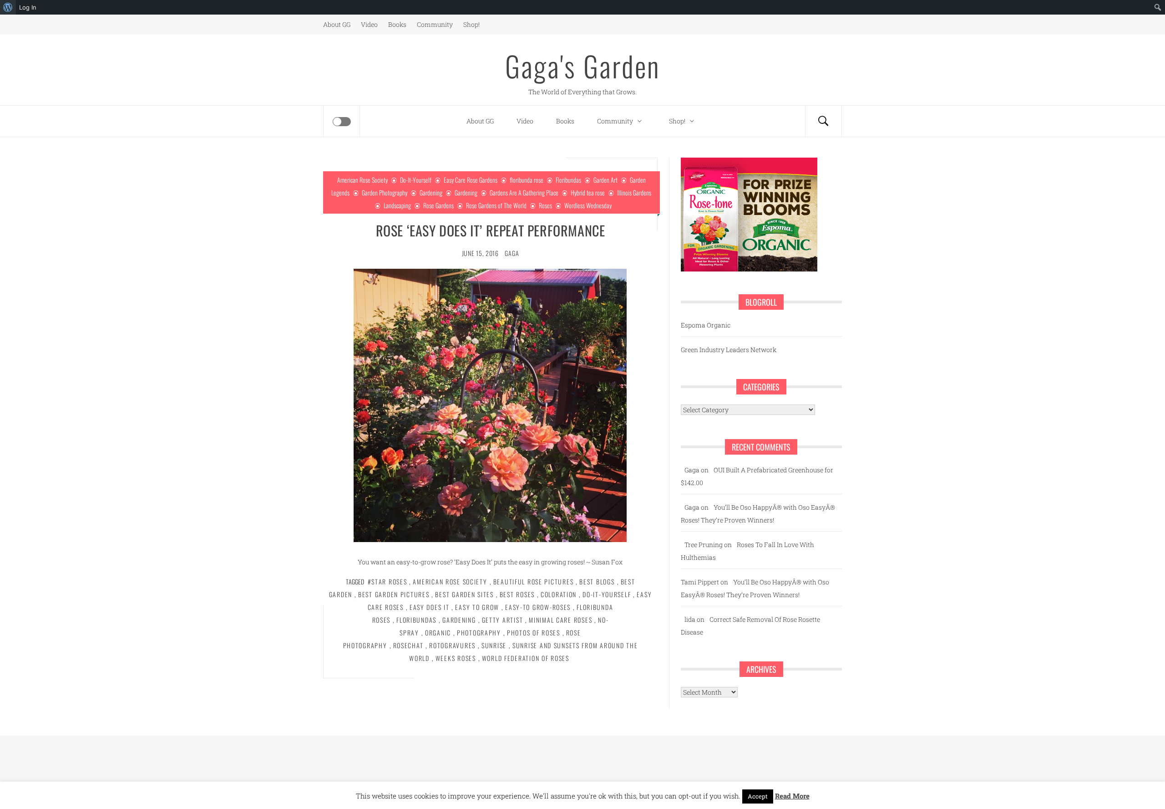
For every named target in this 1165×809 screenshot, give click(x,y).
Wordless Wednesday (588, 205)
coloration (559, 594)
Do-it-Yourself (606, 594)
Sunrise (494, 645)
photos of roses (533, 632)
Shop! (471, 24)
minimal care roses (560, 620)
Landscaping (397, 205)
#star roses (387, 581)
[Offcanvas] (342, 121)
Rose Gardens (438, 205)
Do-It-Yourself (415, 179)
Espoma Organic (705, 325)
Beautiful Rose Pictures (533, 581)
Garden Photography (384, 192)
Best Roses (517, 594)
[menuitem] (8, 7)
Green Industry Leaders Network (728, 349)
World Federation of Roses (525, 658)
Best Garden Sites (464, 594)
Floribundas (568, 179)
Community (435, 24)
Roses (545, 205)
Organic (438, 632)
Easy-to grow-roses (538, 607)
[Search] (823, 121)
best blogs (596, 581)
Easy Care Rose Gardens (470, 179)
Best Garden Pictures (393, 594)
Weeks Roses (456, 658)
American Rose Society (362, 179)
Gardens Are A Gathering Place (524, 192)
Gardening (431, 192)
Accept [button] (758, 796)
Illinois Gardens (634, 192)
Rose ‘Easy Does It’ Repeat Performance (490, 230)
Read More (792, 795)
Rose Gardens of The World (496, 205)
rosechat (408, 645)
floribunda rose (526, 179)
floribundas (416, 620)
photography (479, 632)
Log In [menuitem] (27, 7)
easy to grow (477, 607)
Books (397, 24)
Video (369, 24)
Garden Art (605, 179)
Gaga (512, 253)
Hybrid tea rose (588, 192)
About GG (336, 24)
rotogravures (452, 645)
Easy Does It (430, 607)
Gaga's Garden (582, 66)
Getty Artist (502, 620)
